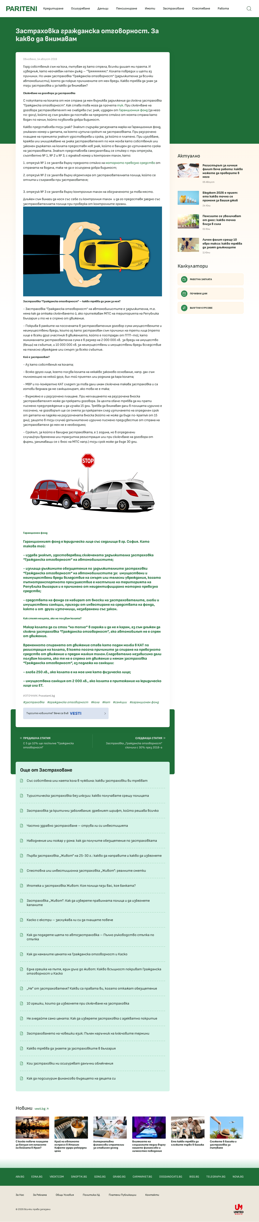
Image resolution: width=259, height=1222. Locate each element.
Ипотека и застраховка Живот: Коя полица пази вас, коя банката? (81, 886)
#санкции (120, 702)
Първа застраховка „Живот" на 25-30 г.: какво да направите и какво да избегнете (94, 856)
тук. (120, 105)
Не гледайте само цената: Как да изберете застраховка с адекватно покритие (92, 1018)
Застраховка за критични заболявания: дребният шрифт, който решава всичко (93, 811)
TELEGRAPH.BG (215, 1176)
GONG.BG (100, 1176)
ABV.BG (20, 1176)
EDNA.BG (36, 1176)
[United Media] (239, 1209)
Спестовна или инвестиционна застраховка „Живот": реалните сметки (86, 871)
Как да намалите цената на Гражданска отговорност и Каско (77, 954)
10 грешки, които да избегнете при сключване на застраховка (78, 1003)
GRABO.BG (119, 1176)
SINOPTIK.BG (79, 1176)
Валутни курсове (201, 307)
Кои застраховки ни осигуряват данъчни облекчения (70, 1063)
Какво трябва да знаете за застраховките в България (71, 1048)
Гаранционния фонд (133, 110)
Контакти (152, 1195)
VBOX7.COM (57, 1176)
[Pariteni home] (21, 8)
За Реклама (40, 1195)
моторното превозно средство (131, 163)
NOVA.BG (238, 1176)
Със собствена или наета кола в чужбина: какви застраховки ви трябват (87, 781)
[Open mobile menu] (249, 8)
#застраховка (33, 702)
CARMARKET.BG (142, 1176)
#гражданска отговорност (67, 702)
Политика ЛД (91, 1195)
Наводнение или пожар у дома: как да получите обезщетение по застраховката (92, 841)
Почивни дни (199, 293)
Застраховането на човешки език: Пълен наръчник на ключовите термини (88, 1033)
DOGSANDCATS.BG (170, 1176)
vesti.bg (40, 1109)
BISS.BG (194, 1176)
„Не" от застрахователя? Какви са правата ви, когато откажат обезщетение (92, 988)
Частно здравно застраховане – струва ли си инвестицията (77, 826)
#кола (95, 702)
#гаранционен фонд (144, 702)
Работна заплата (201, 279)
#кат (106, 702)
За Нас (20, 1195)
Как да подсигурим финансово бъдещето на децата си (71, 1078)
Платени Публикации (122, 1195)
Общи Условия (65, 1195)
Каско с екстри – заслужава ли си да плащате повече (70, 920)
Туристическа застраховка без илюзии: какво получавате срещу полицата (88, 796)
